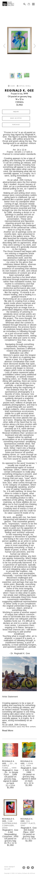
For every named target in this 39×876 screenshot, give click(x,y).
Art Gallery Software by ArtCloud (25, 873)
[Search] (24, 4)
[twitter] (32, 867)
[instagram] (23, 867)
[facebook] (28, 867)
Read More (7, 730)
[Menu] (33, 4)
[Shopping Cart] (29, 4)
